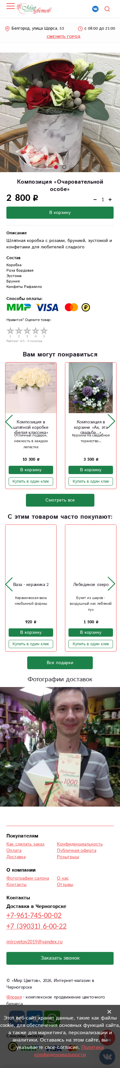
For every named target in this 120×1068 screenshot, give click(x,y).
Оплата (13, 850)
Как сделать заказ (25, 844)
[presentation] (9, 421)
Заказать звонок (60, 958)
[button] (56, 167)
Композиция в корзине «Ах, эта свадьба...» (91, 427)
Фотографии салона (27, 878)
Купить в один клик (30, 481)
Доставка (16, 857)
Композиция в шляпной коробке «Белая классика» (31, 427)
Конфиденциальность (80, 844)
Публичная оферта (76, 850)
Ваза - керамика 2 (31, 585)
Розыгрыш (68, 857)
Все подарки (60, 663)
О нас (63, 878)
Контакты (16, 884)
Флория (14, 997)
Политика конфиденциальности (69, 1051)
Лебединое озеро (91, 585)
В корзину (60, 212)
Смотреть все (60, 500)
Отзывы (65, 884)
